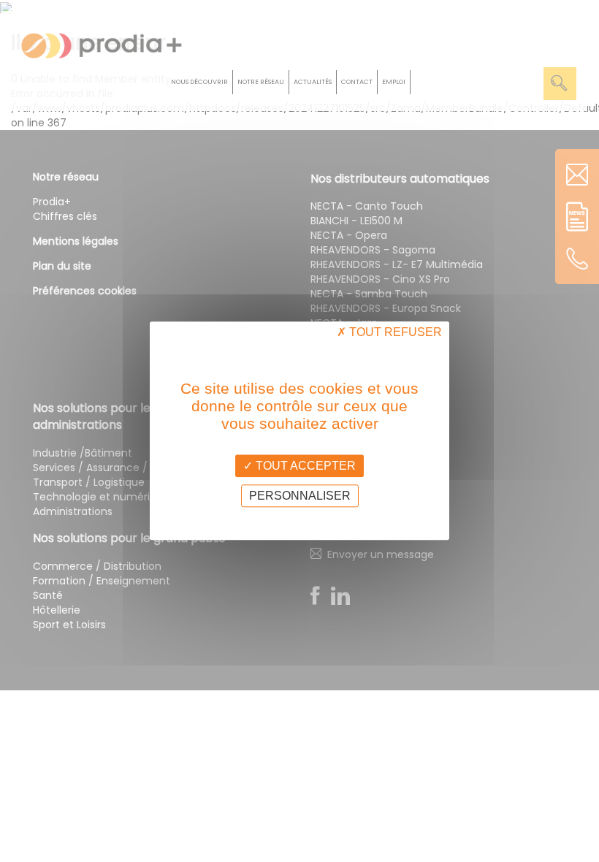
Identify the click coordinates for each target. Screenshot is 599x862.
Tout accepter (304, 465)
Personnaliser (300, 496)
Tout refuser (394, 332)
